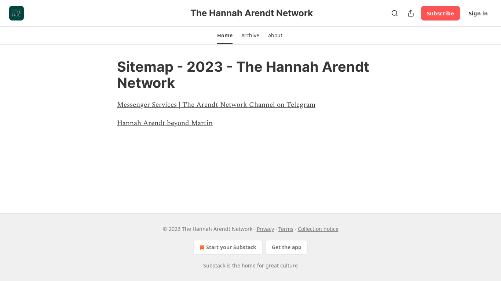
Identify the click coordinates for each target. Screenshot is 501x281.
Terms (285, 228)
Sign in (478, 13)
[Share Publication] (410, 13)
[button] (225, 35)
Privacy (265, 228)
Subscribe (440, 13)
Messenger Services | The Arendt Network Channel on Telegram (216, 105)
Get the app (286, 247)
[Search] (394, 13)
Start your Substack (231, 247)
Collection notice (318, 228)
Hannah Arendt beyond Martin (165, 123)
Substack (214, 265)
